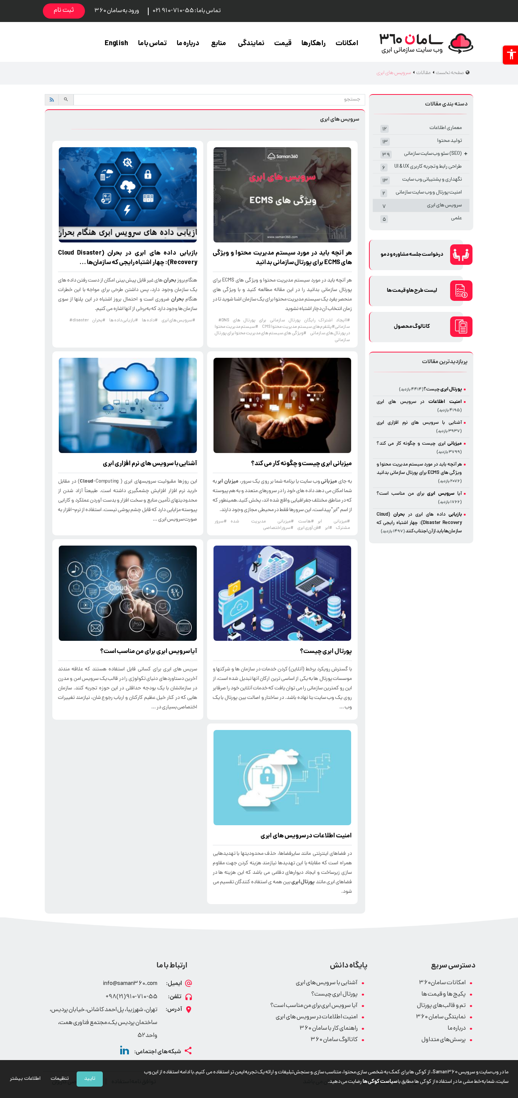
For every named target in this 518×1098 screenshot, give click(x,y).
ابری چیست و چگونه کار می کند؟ (301, 464)
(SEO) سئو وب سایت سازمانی (424, 154)
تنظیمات (60, 1079)
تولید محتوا (422, 141)
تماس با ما (152, 44)
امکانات (347, 44)
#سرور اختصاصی (278, 528)
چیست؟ (326, 651)
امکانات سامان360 (442, 983)
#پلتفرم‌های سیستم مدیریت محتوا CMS (298, 327)
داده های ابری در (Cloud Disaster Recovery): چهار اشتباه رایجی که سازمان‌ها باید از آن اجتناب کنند (419, 523)
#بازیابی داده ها (123, 320)
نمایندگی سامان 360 (441, 1017)
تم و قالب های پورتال (441, 1006)
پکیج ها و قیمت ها (443, 994)
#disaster (78, 320)
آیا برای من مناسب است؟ (149, 651)
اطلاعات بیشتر (25, 1079)
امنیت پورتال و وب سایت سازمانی (422, 193)
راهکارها (313, 44)
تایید (89, 1079)
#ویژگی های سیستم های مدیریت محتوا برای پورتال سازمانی (282, 336)
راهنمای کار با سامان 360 (329, 1028)
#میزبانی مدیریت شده (262, 521)
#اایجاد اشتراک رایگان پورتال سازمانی (310, 320)
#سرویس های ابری (179, 320)
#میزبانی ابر (334, 521)
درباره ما (188, 44)
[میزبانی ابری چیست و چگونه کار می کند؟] (282, 405)
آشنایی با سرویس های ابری (327, 983)
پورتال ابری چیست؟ (334, 994)
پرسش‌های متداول (443, 1040)
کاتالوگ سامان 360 (334, 1040)
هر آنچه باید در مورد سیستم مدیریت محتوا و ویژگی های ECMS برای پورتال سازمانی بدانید (282, 258)
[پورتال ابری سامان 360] (426, 43)
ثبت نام (64, 11)
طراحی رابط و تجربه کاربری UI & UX (422, 167)
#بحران (98, 320)
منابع (218, 44)
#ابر (328, 528)
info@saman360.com (130, 984)
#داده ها (150, 320)
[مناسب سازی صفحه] (510, 55)
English (116, 44)
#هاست (306, 521)
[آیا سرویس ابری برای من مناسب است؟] (128, 593)
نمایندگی (251, 44)
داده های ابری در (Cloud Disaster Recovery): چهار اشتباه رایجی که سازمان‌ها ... (128, 258)
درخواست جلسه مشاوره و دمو (412, 255)
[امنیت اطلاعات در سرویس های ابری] (282, 777)
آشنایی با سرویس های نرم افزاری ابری (150, 464)
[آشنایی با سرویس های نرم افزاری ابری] (128, 405)
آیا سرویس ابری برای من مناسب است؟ (314, 1006)
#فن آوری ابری (309, 528)
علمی (422, 219)
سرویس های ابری (422, 206)
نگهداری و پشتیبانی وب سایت (422, 180)
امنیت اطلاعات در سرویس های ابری (317, 1017)
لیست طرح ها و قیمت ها (412, 291)
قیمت (283, 44)
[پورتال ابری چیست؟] (282, 593)
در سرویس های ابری (306, 836)
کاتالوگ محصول (412, 327)
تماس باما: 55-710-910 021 (186, 11)
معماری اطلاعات (422, 129)
